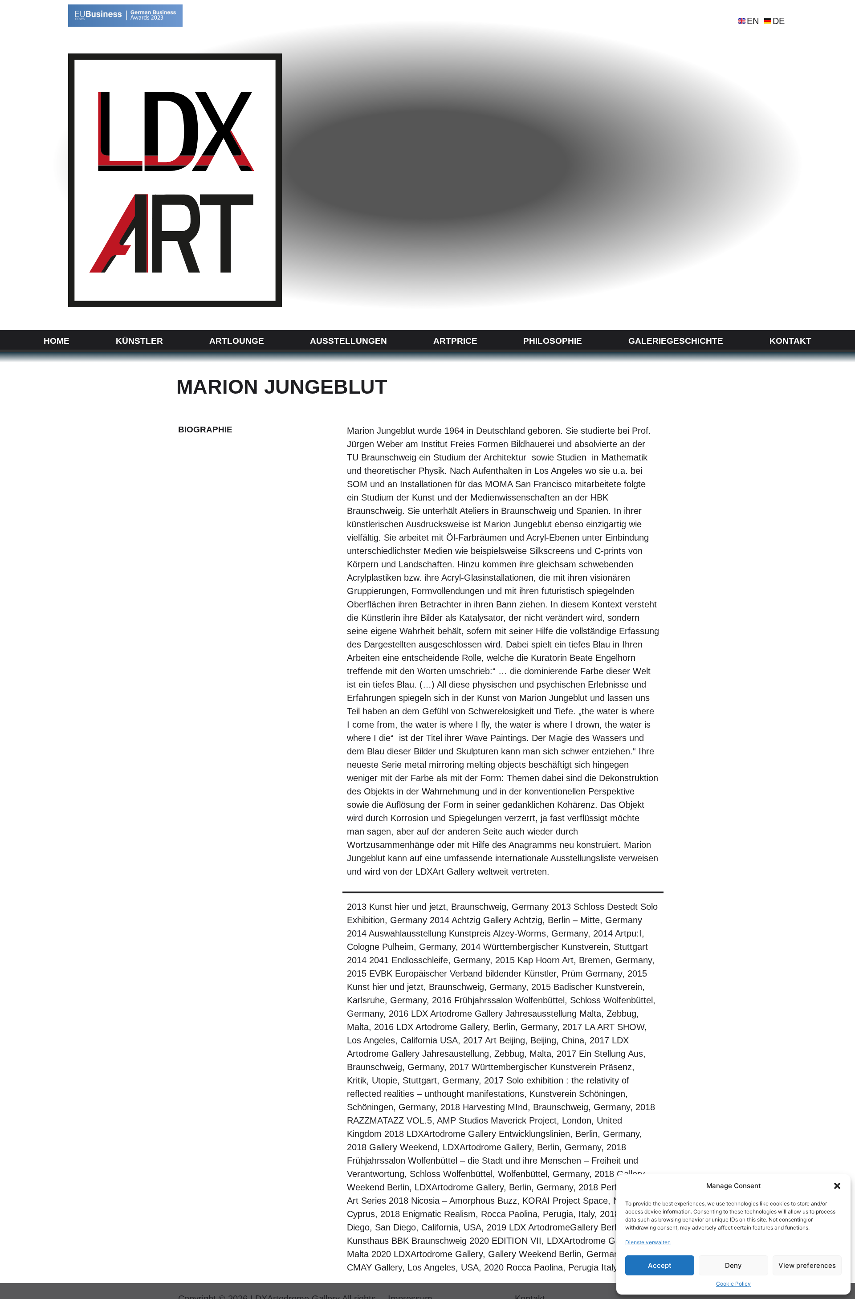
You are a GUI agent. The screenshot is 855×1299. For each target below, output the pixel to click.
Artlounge (236, 341)
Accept (660, 1265)
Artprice (455, 341)
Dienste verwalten (648, 1242)
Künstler (139, 341)
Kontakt (790, 341)
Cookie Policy (733, 1283)
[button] (837, 1185)
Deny (733, 1265)
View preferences (807, 1265)
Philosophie (552, 341)
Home (56, 341)
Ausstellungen (348, 341)
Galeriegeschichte (675, 341)
